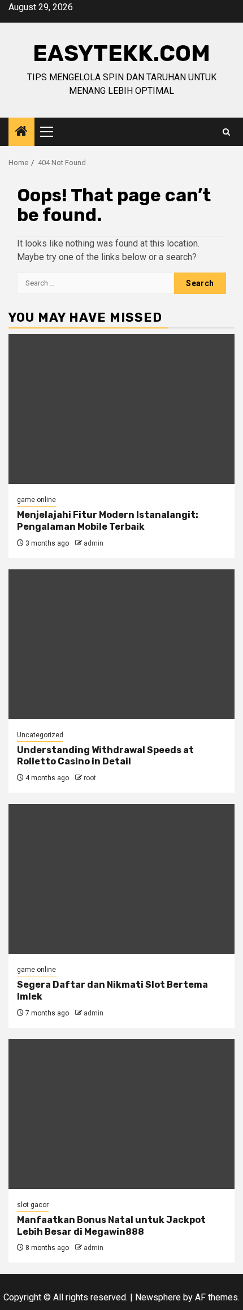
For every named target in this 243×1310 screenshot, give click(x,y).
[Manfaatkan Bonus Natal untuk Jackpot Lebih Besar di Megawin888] (121, 1114)
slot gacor (33, 1205)
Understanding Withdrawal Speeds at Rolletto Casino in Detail (105, 756)
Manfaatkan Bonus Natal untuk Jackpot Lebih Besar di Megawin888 (111, 1225)
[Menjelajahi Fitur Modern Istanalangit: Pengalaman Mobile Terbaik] (121, 409)
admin (93, 543)
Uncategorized (40, 735)
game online (36, 500)
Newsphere (158, 1297)
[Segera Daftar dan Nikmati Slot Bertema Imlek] (121, 879)
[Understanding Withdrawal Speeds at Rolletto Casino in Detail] (121, 644)
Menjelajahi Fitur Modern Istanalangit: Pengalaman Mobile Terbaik (107, 520)
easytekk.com (121, 53)
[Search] (226, 132)
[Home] (21, 132)
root (90, 778)
